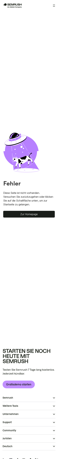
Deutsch (7, 446)
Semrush (8, 397)
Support (7, 422)
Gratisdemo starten (18, 384)
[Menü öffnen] (54, 5)
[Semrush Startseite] (12, 5)
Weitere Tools (10, 406)
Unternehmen (11, 414)
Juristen (7, 438)
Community (9, 430)
